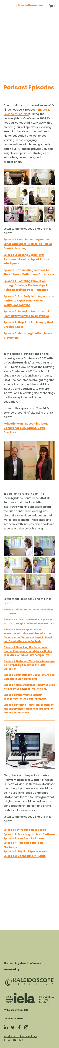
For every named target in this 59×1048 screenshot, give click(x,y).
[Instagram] (26, 1027)
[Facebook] (19, 1027)
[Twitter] (12, 1027)
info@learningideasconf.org (20, 1036)
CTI (26, 1010)
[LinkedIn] (6, 1027)
